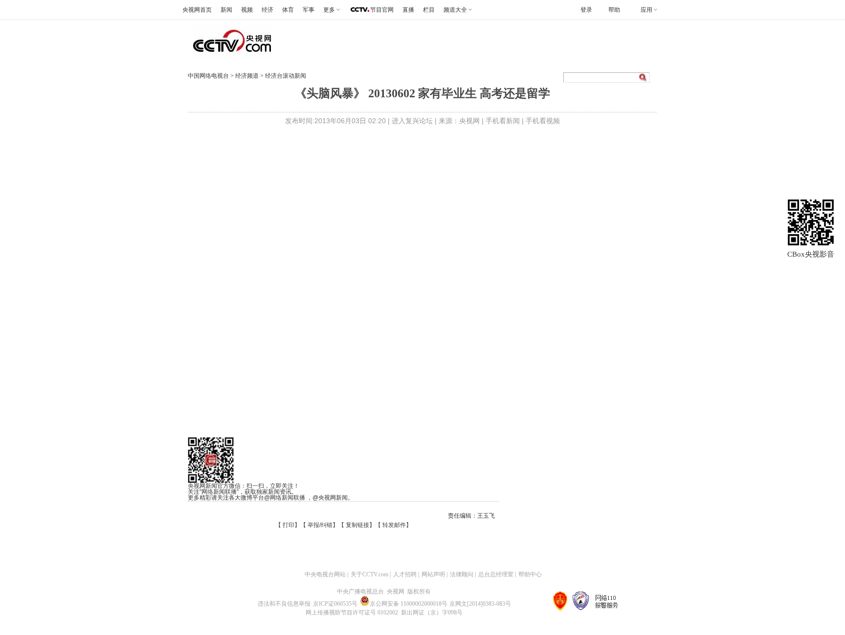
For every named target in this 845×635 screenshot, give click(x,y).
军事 (308, 9)
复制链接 (357, 525)
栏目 (429, 9)
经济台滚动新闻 (285, 75)
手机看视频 (543, 121)
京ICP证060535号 (335, 603)
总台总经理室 (495, 574)
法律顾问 (461, 574)
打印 (288, 525)
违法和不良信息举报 (284, 603)
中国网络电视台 (208, 75)
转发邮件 (394, 525)
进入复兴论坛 (412, 121)
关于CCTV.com (369, 574)
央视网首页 (197, 9)
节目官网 (382, 9)
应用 (646, 9)
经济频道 (247, 75)
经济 (267, 9)
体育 (288, 9)
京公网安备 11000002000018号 (408, 603)
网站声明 (433, 574)
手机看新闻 (503, 121)
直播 (408, 9)
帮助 (614, 9)
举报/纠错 (320, 525)
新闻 (226, 9)
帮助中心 (530, 574)
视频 (247, 9)
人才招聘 (405, 574)
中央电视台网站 (325, 574)
